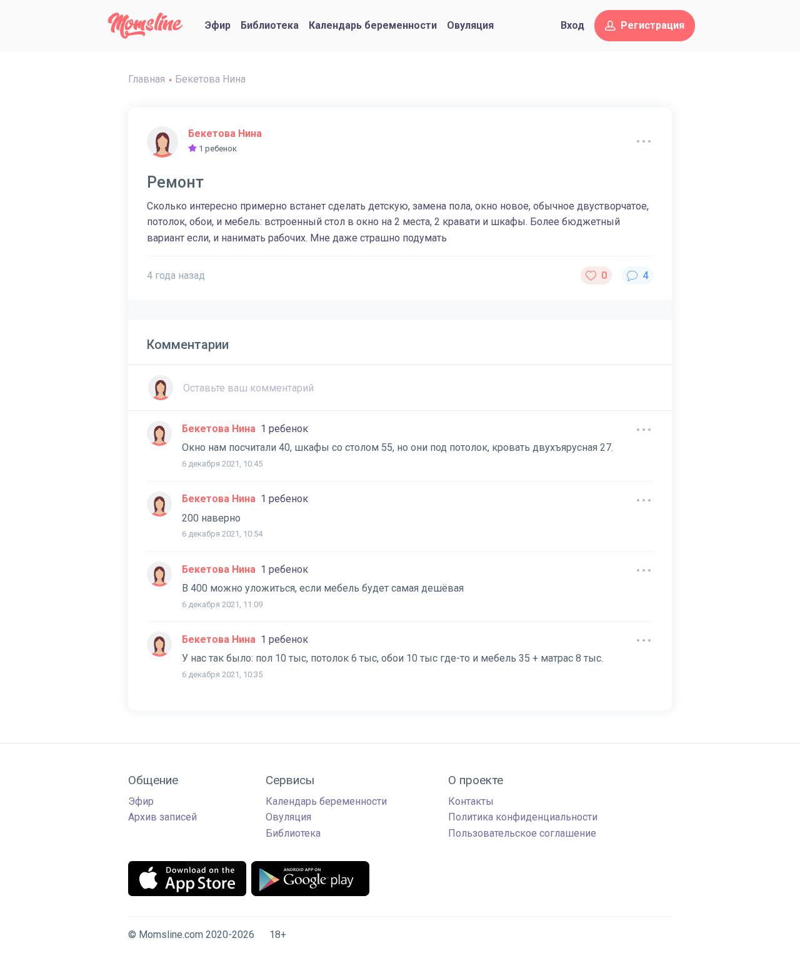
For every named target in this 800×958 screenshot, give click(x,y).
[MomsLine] (145, 26)
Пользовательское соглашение (522, 833)
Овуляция (470, 25)
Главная (146, 79)
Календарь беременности (373, 25)
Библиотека (270, 25)
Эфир (218, 25)
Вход (572, 25)
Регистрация (652, 25)
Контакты (471, 801)
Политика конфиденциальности (523, 817)
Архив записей (162, 817)
